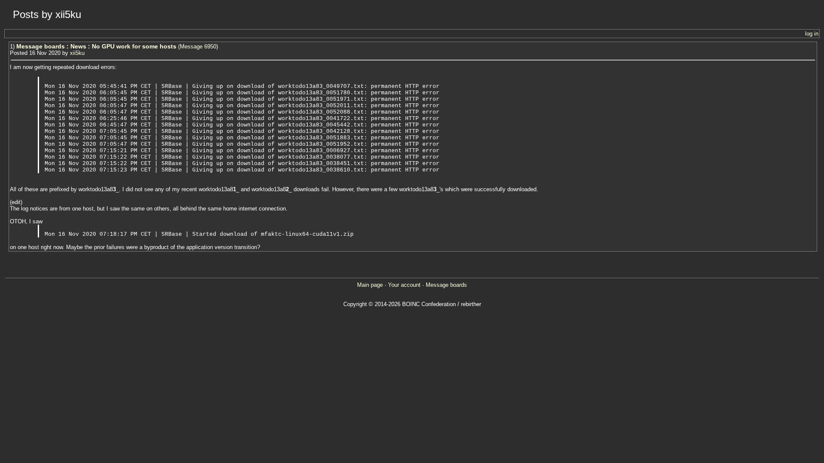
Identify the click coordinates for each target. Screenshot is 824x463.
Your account (404, 285)
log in (811, 33)
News (78, 46)
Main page (370, 285)
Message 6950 (198, 46)
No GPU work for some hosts (134, 46)
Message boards (40, 46)
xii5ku (77, 53)
